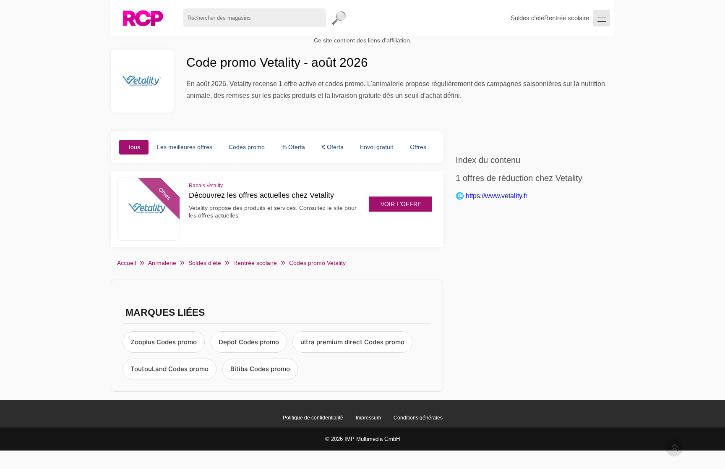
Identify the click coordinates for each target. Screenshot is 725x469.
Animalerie (162, 262)
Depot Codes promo (249, 342)
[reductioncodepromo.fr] (143, 17)
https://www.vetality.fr (496, 195)
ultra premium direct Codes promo (352, 342)
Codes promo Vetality (317, 262)
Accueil (126, 262)
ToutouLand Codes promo (169, 369)
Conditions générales (418, 418)
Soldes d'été (527, 17)
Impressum (368, 418)
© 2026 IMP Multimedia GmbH (362, 439)
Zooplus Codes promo (163, 342)
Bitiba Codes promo (260, 369)
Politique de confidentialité (313, 418)
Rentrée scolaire (566, 17)
